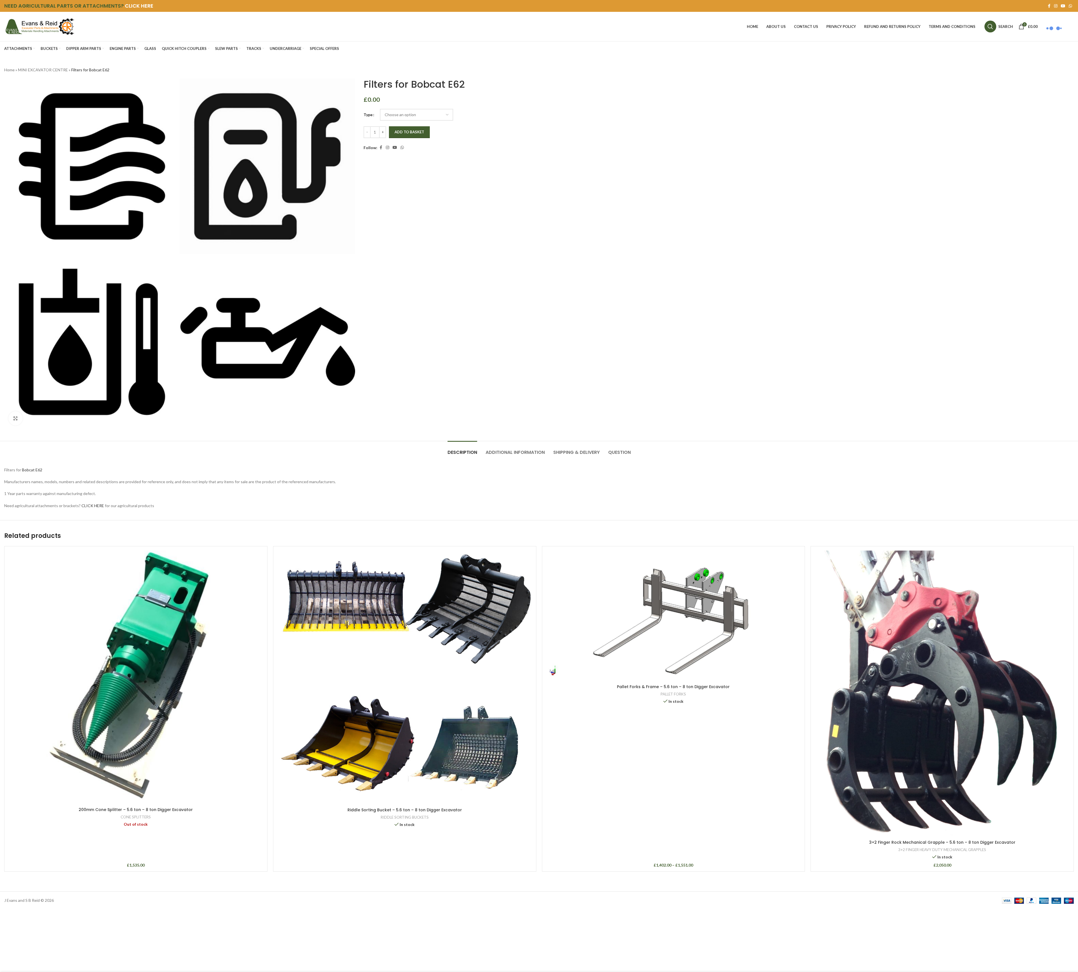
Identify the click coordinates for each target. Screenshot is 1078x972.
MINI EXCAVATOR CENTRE (43, 69)
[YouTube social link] (1063, 6)
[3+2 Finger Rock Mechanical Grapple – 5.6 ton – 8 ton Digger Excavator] (942, 694)
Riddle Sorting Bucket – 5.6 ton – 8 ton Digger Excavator (404, 810)
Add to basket (409, 132)
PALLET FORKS (673, 694)
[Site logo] (39, 26)
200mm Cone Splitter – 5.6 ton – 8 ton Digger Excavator (136, 809)
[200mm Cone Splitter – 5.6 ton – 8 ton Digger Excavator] (136, 678)
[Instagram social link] (1055, 6)
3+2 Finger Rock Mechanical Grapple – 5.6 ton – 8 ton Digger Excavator (942, 842)
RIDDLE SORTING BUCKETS (405, 817)
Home (9, 69)
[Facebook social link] (1049, 6)
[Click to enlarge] (15, 418)
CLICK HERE (139, 5)
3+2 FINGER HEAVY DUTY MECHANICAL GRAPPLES (942, 849)
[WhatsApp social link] (1070, 6)
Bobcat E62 (32, 469)
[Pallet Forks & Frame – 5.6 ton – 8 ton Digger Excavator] (673, 616)
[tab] (462, 449)
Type (368, 114)
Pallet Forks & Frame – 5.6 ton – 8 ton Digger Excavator (673, 687)
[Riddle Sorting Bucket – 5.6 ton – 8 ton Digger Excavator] (405, 678)
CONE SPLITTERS (136, 817)
